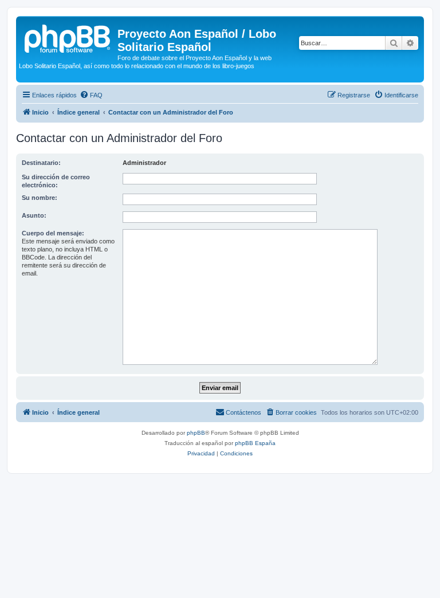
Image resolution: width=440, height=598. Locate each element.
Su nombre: (39, 197)
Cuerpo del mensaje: (53, 233)
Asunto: (34, 215)
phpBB (196, 433)
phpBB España (255, 443)
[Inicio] (68, 37)
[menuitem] (91, 95)
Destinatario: (41, 162)
